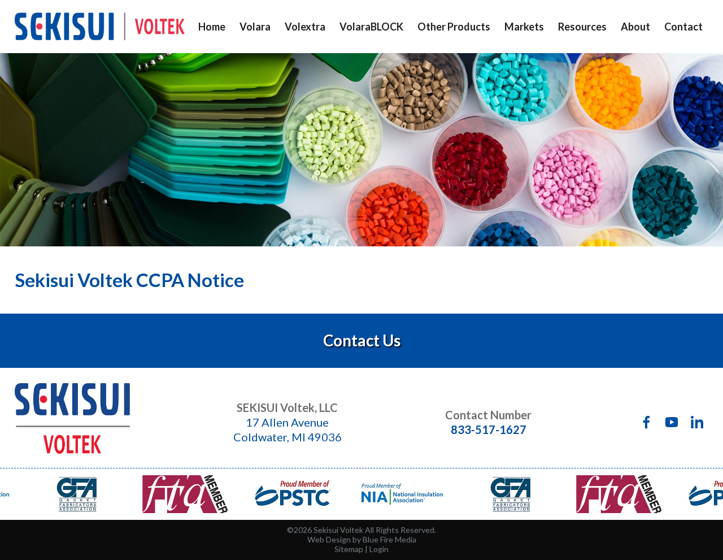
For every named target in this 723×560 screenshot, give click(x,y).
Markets (524, 26)
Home (211, 26)
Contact (683, 26)
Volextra (305, 26)
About (635, 26)
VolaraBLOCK (371, 26)
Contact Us (361, 340)
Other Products (453, 26)
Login (379, 549)
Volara (255, 26)
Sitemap (348, 549)
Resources (582, 26)
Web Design (329, 539)
